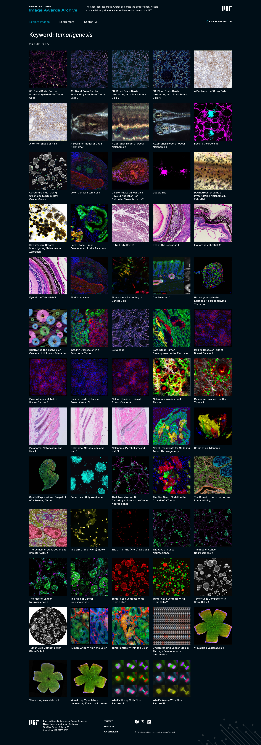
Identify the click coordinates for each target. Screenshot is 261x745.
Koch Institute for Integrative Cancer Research (65, 721)
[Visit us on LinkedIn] (149, 722)
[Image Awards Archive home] (53, 9)
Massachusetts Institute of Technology (61, 724)
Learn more (66, 21)
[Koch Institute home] (219, 22)
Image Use (109, 726)
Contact (108, 721)
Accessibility (111, 731)
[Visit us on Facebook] (137, 722)
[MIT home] (227, 8)
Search (88, 21)
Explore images (39, 21)
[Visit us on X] (143, 722)
